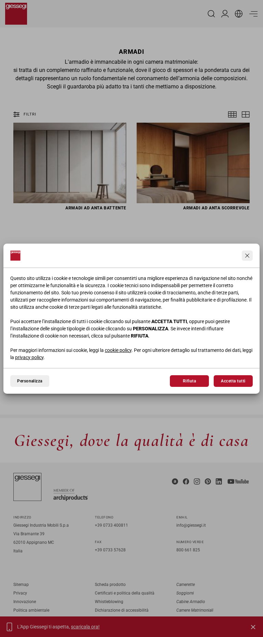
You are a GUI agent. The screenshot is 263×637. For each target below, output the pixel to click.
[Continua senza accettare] (247, 255)
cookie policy (118, 350)
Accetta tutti (233, 381)
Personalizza (29, 381)
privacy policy (29, 357)
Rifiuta (189, 381)
